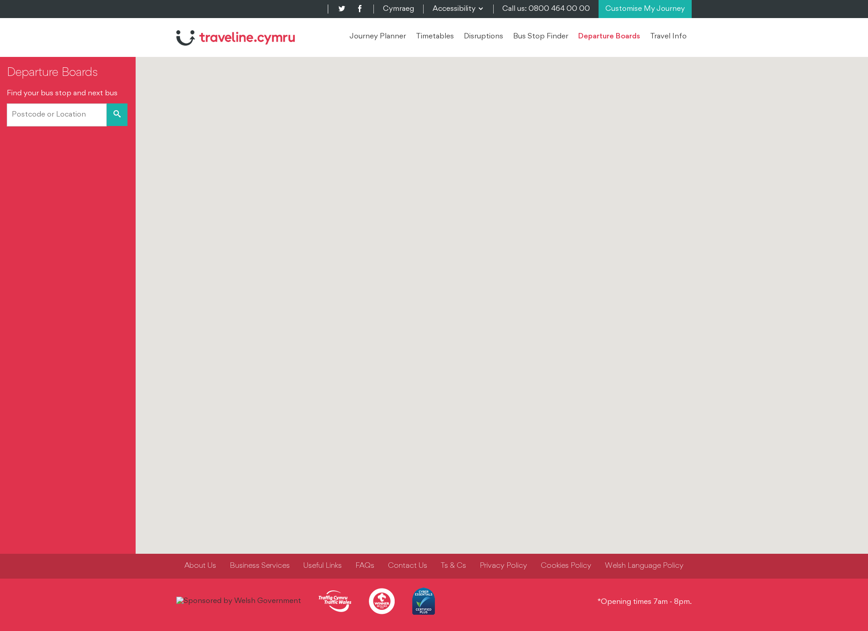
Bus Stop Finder (540, 36)
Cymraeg (398, 9)
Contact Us (407, 566)
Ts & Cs (453, 566)
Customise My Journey (645, 9)
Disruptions (483, 36)
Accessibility (458, 9)
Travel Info (668, 36)
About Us (200, 566)
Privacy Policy (503, 566)
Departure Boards (609, 36)
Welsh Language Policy (644, 566)
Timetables (435, 36)
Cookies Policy (566, 566)
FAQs (364, 566)
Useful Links (322, 566)
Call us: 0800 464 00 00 (546, 9)
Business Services (260, 566)
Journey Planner (377, 36)
